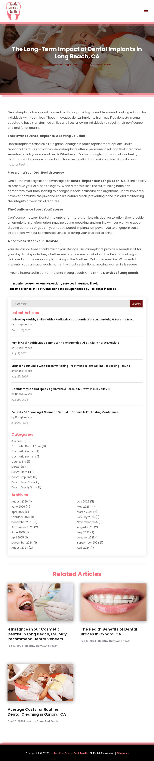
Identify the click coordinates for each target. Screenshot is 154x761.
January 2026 (86, 517)
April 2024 (83, 548)
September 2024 (88, 542)
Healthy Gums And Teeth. (71, 753)
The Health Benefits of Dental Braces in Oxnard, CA (109, 632)
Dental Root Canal (23, 482)
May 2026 (83, 507)
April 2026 (17, 512)
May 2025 (83, 532)
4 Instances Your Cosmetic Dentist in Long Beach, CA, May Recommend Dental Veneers (37, 634)
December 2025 (21, 522)
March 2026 (84, 512)
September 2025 (22, 527)
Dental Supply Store (24, 487)
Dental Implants (21, 477)
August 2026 (19, 501)
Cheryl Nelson (53, 64)
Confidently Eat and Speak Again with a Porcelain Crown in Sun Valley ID (60, 389)
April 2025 (17, 537)
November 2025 (87, 522)
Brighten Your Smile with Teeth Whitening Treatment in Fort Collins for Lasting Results (70, 366)
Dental (15, 467)
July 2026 (83, 501)
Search (136, 304)
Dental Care (19, 472)
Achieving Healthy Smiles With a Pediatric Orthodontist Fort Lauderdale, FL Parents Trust (72, 319)
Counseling (18, 462)
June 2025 (18, 532)
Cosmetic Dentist (23, 451)
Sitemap (123, 753)
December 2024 (22, 542)
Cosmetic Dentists (23, 456)
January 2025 (85, 537)
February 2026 (20, 517)
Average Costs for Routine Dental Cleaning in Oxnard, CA (37, 712)
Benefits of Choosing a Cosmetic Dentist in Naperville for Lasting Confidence (64, 412)
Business (17, 441)
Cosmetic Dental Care (26, 446)
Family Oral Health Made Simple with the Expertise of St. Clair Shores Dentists (65, 343)
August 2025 (85, 527)
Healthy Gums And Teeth (98, 64)
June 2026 (18, 507)
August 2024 (19, 548)
